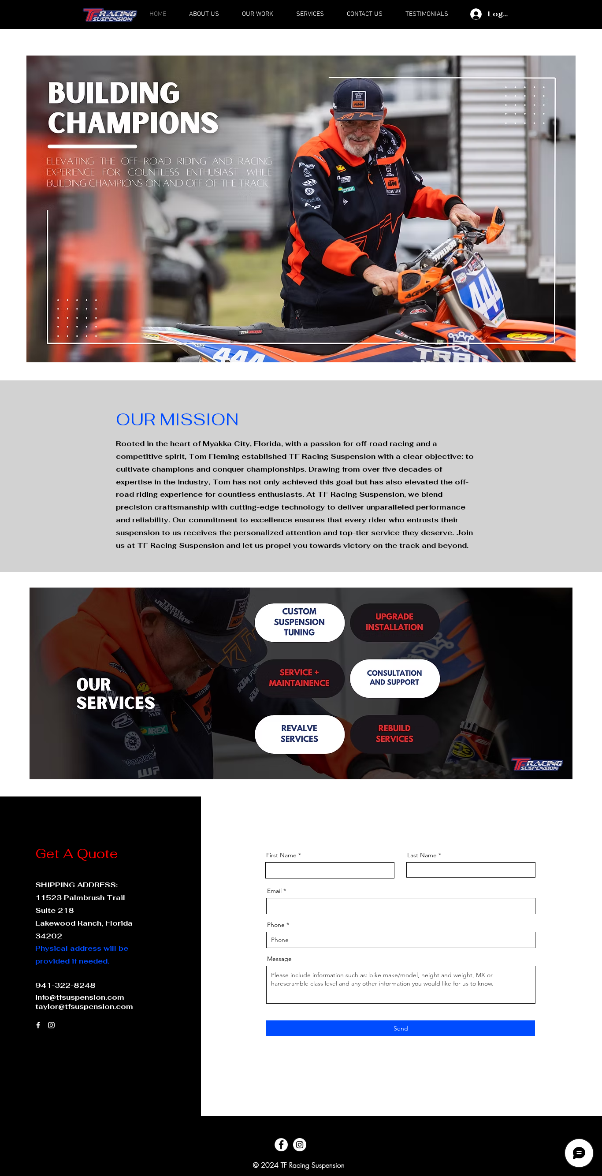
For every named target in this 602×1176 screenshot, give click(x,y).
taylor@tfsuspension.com (84, 1006)
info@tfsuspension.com (79, 997)
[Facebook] (38, 1025)
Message (279, 959)
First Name (281, 855)
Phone (276, 925)
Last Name (422, 855)
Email (274, 891)
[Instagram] (51, 1025)
